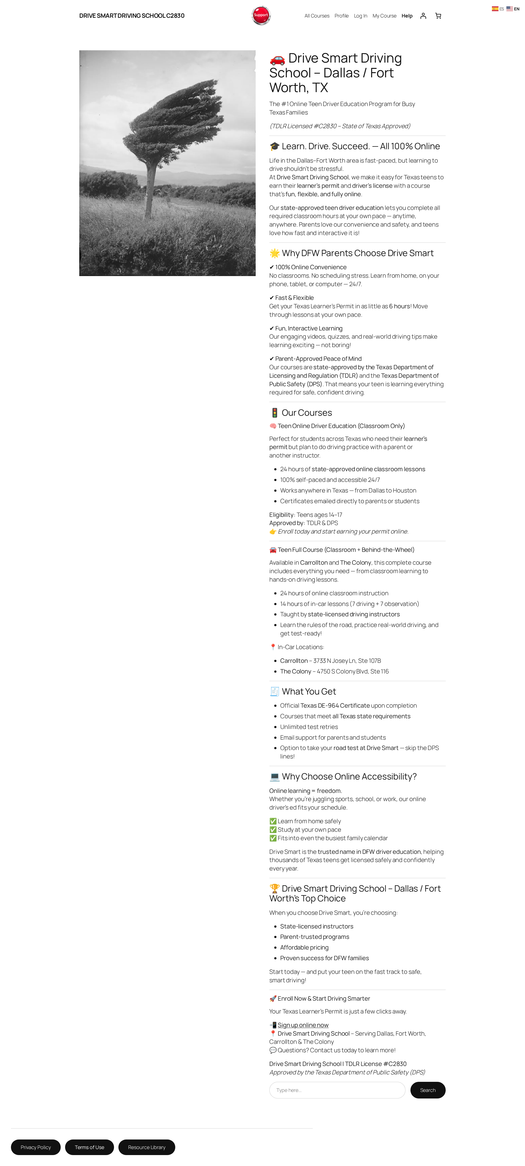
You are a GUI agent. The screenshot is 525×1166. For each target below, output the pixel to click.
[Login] (423, 15)
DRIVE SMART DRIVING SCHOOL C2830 (131, 15)
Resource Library (146, 1147)
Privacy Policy (36, 1147)
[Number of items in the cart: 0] (438, 15)
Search (428, 1090)
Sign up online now (303, 1025)
